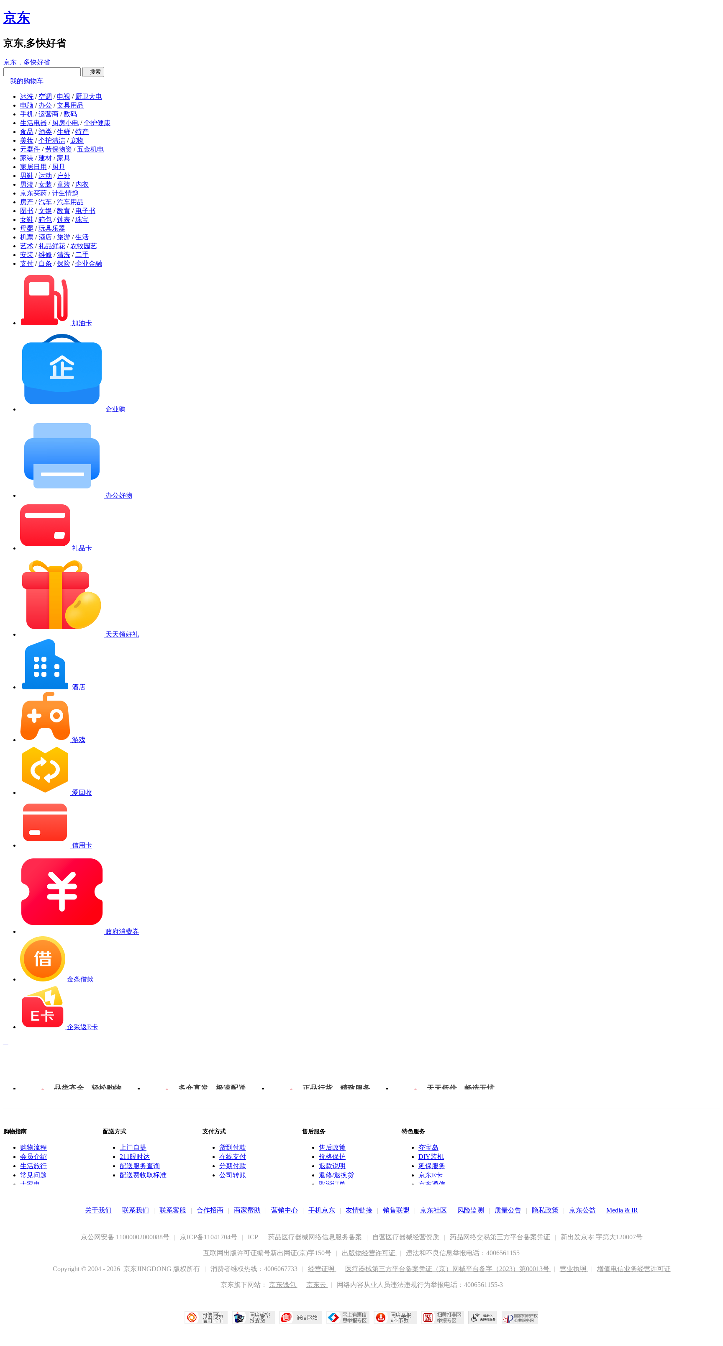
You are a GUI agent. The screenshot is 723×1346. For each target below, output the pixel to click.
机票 (26, 237)
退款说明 (332, 1165)
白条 (45, 263)
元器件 (30, 149)
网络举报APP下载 (395, 1317)
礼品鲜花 (51, 245)
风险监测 (470, 1210)
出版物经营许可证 (369, 1252)
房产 (26, 201)
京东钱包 (283, 1284)
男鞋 (26, 175)
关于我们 (98, 1210)
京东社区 (433, 1210)
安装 (26, 254)
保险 (63, 263)
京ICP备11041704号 (209, 1237)
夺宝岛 (428, 1147)
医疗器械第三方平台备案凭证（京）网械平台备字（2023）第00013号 (448, 1268)
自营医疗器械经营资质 (406, 1237)
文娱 (45, 210)
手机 (26, 114)
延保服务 (431, 1165)
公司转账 (232, 1175)
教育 (63, 210)
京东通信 (431, 1184)
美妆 (26, 140)
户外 (63, 175)
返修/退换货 (336, 1175)
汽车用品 (70, 201)
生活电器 (33, 122)
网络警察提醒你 (253, 1317)
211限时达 (135, 1156)
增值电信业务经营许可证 (634, 1268)
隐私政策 (545, 1210)
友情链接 (359, 1210)
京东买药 (33, 193)
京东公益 (582, 1210)
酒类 (45, 131)
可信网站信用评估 (206, 1317)
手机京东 (321, 1210)
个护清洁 (51, 140)
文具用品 (70, 105)
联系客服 (172, 1210)
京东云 (317, 1284)
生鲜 (63, 131)
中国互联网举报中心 (347, 1317)
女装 (45, 184)
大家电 (30, 1184)
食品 (26, 131)
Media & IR (622, 1210)
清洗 (63, 254)
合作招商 (210, 1210)
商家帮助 (247, 1210)
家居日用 (33, 166)
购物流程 (33, 1147)
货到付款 (232, 1147)
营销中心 (284, 1210)
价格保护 (332, 1156)
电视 (63, 96)
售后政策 (332, 1147)
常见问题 (33, 1175)
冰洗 (26, 96)
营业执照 (574, 1268)
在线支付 (232, 1156)
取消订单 (332, 1184)
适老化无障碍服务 (482, 1317)
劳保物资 (58, 149)
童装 (63, 184)
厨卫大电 (88, 96)
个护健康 (97, 122)
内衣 (82, 184)
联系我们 (135, 1210)
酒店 (45, 237)
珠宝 (82, 219)
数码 (70, 114)
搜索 (93, 72)
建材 (45, 158)
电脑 (26, 105)
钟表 (63, 219)
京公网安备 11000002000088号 (126, 1237)
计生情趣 (65, 193)
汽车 (45, 201)
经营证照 (322, 1268)
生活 (82, 237)
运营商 (48, 114)
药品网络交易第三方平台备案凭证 (501, 1237)
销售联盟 (396, 1210)
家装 (26, 158)
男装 (26, 184)
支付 (26, 263)
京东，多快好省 (26, 62)
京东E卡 (430, 1175)
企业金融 (88, 263)
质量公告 (508, 1210)
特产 (82, 131)
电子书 (85, 210)
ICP (253, 1237)
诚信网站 (300, 1317)
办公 (45, 105)
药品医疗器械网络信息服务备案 (316, 1237)
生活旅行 (33, 1165)
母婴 (26, 228)
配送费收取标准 (143, 1175)
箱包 (45, 219)
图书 (26, 210)
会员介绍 (33, 1156)
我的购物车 (27, 81)
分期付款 (232, 1165)
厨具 (58, 166)
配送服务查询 (140, 1165)
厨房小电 (65, 122)
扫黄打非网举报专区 (442, 1317)
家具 (63, 158)
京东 (16, 17)
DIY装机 (431, 1156)
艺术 (26, 245)
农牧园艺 (83, 245)
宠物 (77, 140)
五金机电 (90, 149)
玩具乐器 (51, 228)
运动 (45, 175)
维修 (45, 254)
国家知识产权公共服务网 (520, 1317)
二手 (82, 254)
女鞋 (26, 219)
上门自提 (133, 1147)
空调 (45, 96)
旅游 (63, 237)
